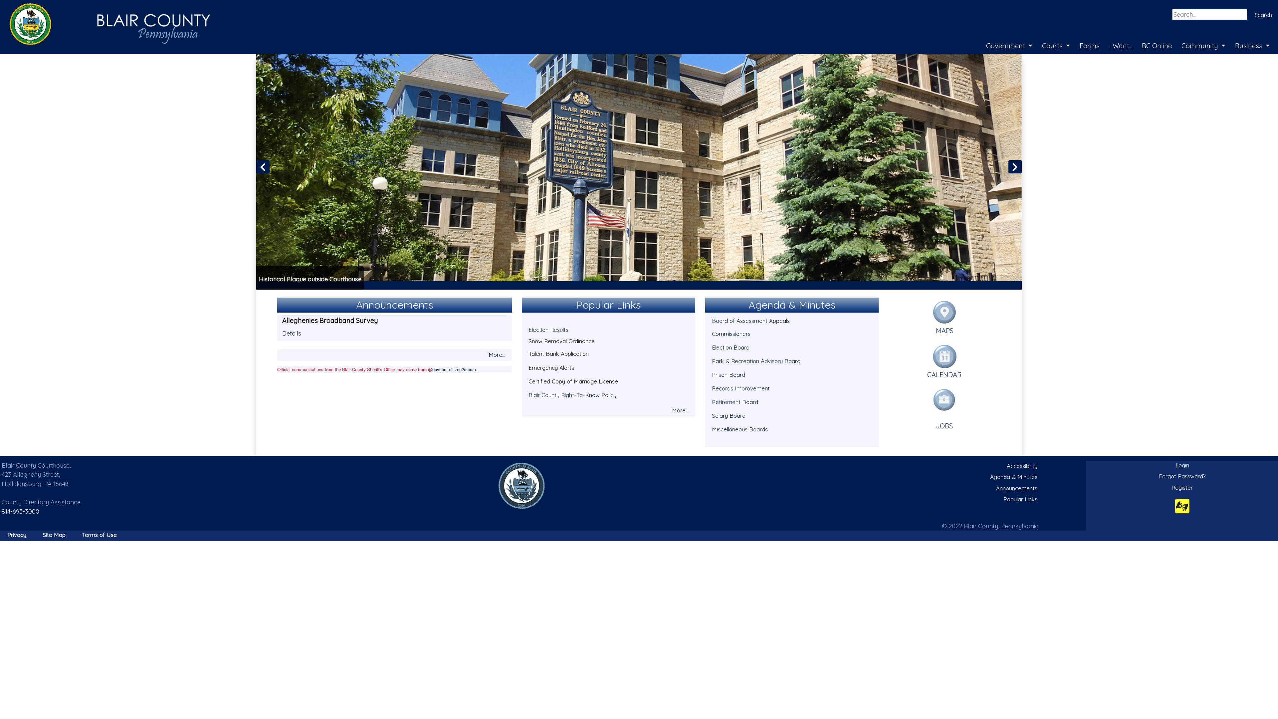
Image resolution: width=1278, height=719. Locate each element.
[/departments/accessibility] (1182, 506)
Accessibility (1022, 465)
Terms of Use (99, 534)
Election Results (548, 329)
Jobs (944, 426)
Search (1263, 15)
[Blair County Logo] (103, 7)
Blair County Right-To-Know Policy (572, 394)
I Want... (1120, 46)
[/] (522, 485)
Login (1182, 465)
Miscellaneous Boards (740, 429)
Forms (1090, 46)
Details (291, 333)
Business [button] (1249, 46)
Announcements (1016, 488)
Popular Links (1020, 499)
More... (497, 354)
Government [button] (1006, 46)
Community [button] (1200, 46)
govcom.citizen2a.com (454, 369)
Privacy (16, 534)
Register (1182, 487)
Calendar (944, 374)
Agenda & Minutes (1013, 476)
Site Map (54, 534)
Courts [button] (1053, 46)
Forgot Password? (1182, 476)
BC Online (1157, 46)
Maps (945, 331)
